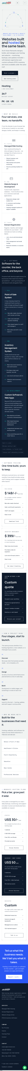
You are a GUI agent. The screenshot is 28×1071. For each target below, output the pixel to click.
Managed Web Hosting (8, 1008)
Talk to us (14, 935)
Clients (4, 1031)
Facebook (4, 1066)
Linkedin (9, 1066)
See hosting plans (10, 78)
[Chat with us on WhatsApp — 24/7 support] (25, 1068)
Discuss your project (14, 619)
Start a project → (10, 73)
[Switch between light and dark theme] (17, 2)
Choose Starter (14, 848)
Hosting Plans (6, 1034)
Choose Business (14, 890)
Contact (4, 1037)
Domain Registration (8, 1012)
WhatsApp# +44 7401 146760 (10, 1053)
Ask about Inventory (14, 566)
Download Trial (14, 521)
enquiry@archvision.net (8, 1047)
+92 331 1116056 (6, 1050)
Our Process (5, 1028)
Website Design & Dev (8, 1015)
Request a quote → (14, 977)
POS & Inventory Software (9, 1018)
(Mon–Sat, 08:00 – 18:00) (9, 1056)
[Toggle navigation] (24, 2)
